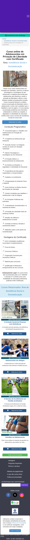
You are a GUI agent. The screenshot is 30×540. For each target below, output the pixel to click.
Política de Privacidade (18, 523)
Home (4, 39)
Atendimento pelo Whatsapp (16, 35)
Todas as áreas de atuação (15, 455)
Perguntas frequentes (15, 463)
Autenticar (24, 485)
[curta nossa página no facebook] (8, 495)
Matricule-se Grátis (17, 333)
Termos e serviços (14, 466)
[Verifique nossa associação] (15, 511)
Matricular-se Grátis (15, 122)
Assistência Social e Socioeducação (15, 41)
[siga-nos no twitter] (15, 495)
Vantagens (11, 460)
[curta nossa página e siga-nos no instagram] (22, 495)
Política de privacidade (14, 477)
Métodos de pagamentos (15, 471)
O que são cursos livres (14, 474)
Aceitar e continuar (15, 530)
